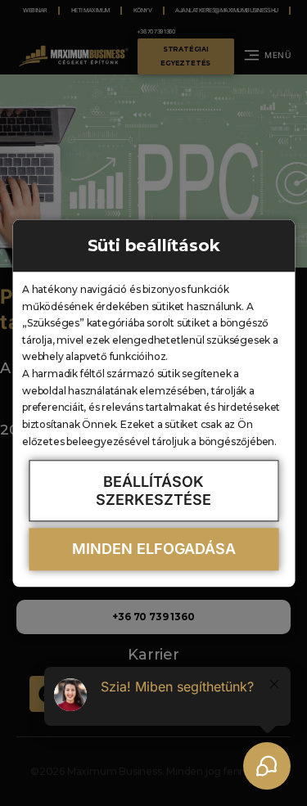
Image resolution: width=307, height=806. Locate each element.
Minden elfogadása (154, 549)
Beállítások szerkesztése (153, 490)
